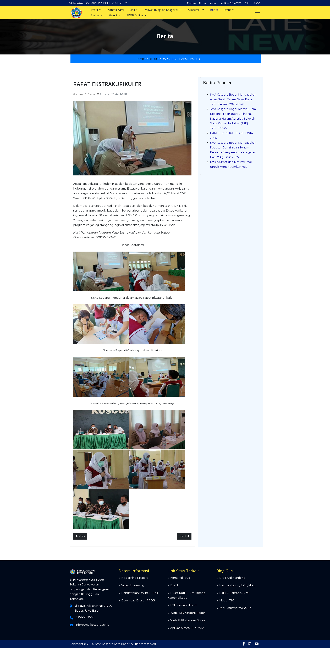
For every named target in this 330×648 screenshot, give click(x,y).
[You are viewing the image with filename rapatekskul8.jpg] (157, 469)
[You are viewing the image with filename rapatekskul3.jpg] (101, 324)
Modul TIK (226, 600)
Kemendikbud (180, 577)
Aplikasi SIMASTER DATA (187, 628)
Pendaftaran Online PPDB (139, 593)
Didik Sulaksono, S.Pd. (234, 593)
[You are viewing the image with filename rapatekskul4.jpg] (157, 324)
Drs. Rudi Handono (232, 577)
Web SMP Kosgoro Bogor (187, 620)
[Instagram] (249, 644)
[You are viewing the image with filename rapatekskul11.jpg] (157, 429)
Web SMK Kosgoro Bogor (187, 612)
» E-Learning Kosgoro (133, 577)
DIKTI (174, 585)
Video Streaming (132, 585)
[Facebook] (244, 644)
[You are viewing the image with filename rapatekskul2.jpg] (157, 271)
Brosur (203, 3)
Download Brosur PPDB (138, 600)
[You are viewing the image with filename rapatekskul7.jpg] (101, 469)
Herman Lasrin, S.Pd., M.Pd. (237, 585)
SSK (247, 3)
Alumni (214, 3)
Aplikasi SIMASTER (231, 3)
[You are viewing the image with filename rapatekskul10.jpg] (101, 429)
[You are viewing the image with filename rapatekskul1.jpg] (101, 271)
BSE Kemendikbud (183, 605)
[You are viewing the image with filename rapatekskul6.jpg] (157, 377)
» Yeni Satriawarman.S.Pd (234, 608)
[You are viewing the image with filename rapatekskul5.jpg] (101, 377)
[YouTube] (257, 644)
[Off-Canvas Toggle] (257, 12)
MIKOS (256, 3)
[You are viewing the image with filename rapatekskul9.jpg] (101, 509)
